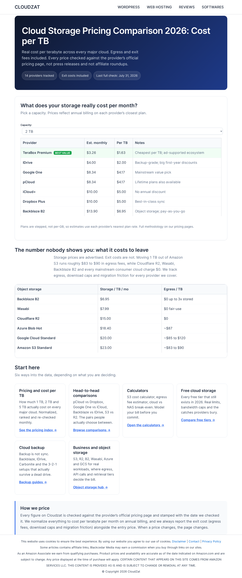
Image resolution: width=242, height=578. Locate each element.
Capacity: (26, 124)
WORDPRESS (129, 7)
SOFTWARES (213, 7)
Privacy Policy (211, 541)
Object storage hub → (90, 487)
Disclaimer (179, 541)
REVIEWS (187, 7)
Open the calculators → (145, 425)
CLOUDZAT (27, 7)
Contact (194, 541)
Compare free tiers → (198, 420)
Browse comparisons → (92, 430)
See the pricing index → (38, 430)
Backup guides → (33, 482)
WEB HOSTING (159, 7)
